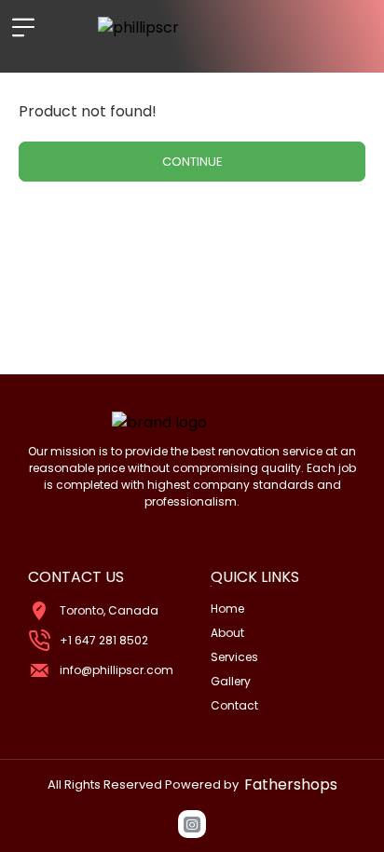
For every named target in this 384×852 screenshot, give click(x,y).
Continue (192, 161)
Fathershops (290, 784)
